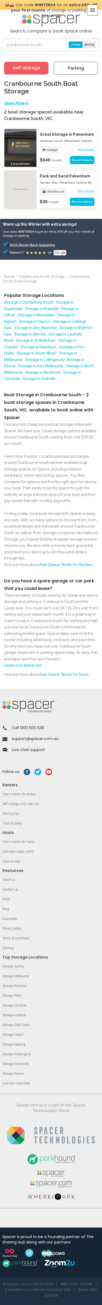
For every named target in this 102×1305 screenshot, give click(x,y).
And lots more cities (16, 1083)
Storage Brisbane (14, 986)
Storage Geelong (13, 1044)
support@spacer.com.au (35, 738)
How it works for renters (19, 794)
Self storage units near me (20, 804)
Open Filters (16, 103)
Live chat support (28, 749)
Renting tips (11, 814)
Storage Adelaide (14, 1015)
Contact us (10, 889)
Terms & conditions (16, 938)
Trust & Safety (12, 823)
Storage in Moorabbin (36, 315)
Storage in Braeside (42, 309)
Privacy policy (12, 928)
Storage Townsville (15, 1064)
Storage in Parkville (39, 378)
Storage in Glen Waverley (35, 328)
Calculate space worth (17, 851)
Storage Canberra (14, 1005)
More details (86, 149)
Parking (76, 68)
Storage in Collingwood (44, 360)
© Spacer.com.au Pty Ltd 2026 (28, 1284)
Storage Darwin (13, 1074)
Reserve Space (82, 159)
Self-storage (26, 67)
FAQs (6, 899)
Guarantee (9, 919)
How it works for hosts (18, 842)
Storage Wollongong (16, 1054)
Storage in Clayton (35, 321)
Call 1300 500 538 (28, 728)
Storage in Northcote (43, 372)
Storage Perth (11, 996)
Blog (5, 909)
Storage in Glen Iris (30, 334)
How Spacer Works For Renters (66, 565)
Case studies (11, 861)
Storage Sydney (13, 966)
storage (76, 44)
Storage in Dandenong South (29, 302)
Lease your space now (23, 665)
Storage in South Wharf (37, 353)
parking (89, 44)
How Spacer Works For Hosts (64, 674)
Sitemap (8, 948)
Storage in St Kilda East (36, 340)
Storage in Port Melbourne (40, 366)
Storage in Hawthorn (38, 347)
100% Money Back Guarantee (25, 245)
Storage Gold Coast (16, 1025)
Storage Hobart (13, 1035)
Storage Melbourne (15, 976)
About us (9, 880)
